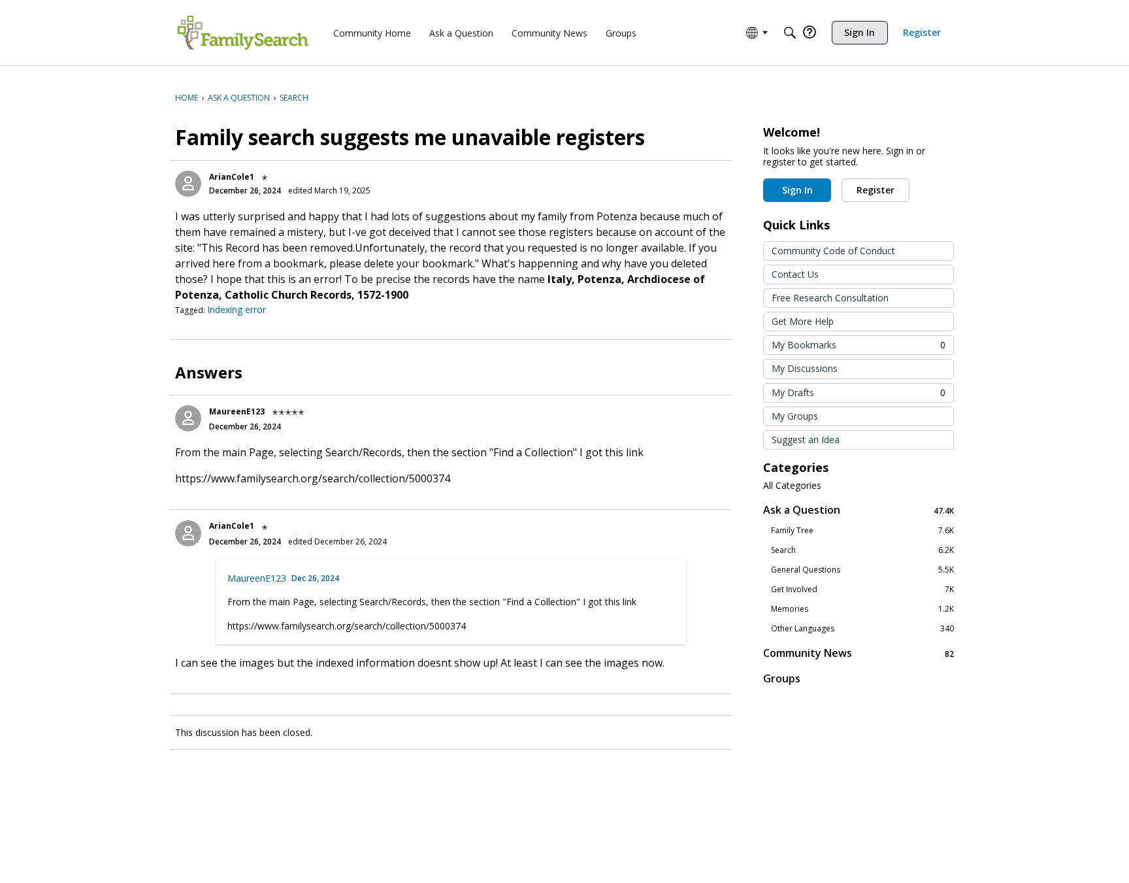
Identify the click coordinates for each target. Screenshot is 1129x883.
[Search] (790, 32)
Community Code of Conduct (833, 250)
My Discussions (805, 368)
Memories (862, 609)
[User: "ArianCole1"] (188, 184)
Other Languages (862, 629)
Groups (781, 678)
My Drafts (858, 392)
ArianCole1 (231, 176)
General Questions (862, 570)
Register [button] (875, 190)
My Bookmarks (858, 345)
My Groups (795, 416)
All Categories (792, 485)
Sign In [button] (797, 190)
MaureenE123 (237, 411)
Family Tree (862, 531)
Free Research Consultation (830, 298)
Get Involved (862, 589)
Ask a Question (858, 510)
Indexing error (236, 309)
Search (862, 550)
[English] (243, 33)
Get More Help (803, 321)
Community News (858, 653)
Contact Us (795, 274)
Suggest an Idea (806, 439)
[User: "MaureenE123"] (188, 418)
